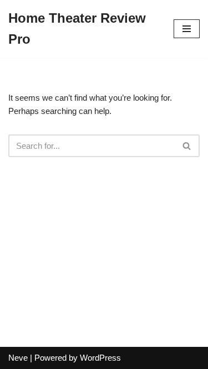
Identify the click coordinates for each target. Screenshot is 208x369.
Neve (18, 357)
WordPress (100, 357)
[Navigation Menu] (187, 28)
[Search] (187, 145)
